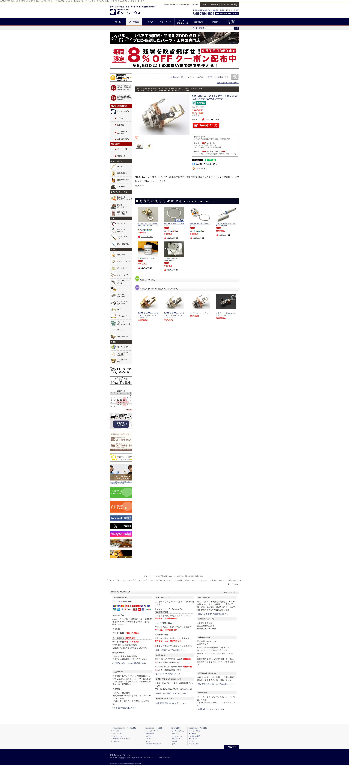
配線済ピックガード (122, 206)
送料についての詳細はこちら (168, 674)
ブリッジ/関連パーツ (121, 296)
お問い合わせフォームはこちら (211, 709)
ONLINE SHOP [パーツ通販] (153, 728)
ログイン (200, 77)
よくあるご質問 (195, 736)
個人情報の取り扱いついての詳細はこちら (216, 684)
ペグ (119, 309)
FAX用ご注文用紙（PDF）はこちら (171, 693)
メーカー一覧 (122, 149)
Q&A (173, 744)
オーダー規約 (194, 744)
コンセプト (199, 21)
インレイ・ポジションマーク (123, 323)
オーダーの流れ (195, 731)
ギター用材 (121, 187)
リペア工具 (121, 223)
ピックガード (122, 268)
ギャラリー (193, 738)
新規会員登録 (150, 733)
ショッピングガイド (152, 731)
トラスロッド (122, 316)
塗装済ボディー (123, 180)
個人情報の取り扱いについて (121, 738)
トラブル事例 (176, 738)
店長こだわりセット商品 (122, 213)
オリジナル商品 (123, 111)
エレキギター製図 (122, 361)
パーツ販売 (134, 21)
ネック (119, 166)
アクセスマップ (231, 21)
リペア (150, 21)
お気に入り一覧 (177, 77)
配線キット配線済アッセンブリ (124, 198)
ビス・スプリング (123, 261)
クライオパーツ (123, 118)
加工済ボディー (123, 173)
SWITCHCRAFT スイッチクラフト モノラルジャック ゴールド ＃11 (148, 315)
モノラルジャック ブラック (200, 313)
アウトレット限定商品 (122, 132)
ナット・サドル (123, 275)
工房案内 (193, 733)
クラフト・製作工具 (121, 231)
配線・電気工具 (123, 244)
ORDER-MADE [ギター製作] (198, 728)
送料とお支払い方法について (228, 83)
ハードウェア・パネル (123, 282)
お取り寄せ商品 (123, 139)
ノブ (119, 289)
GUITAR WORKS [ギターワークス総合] (124, 728)
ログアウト (149, 738)
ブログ (215, 21)
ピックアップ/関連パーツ (122, 303)
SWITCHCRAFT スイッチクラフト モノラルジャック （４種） (184, 88)
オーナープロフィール (183, 21)
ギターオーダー (166, 21)
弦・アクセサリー (123, 347)
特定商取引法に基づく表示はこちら (171, 703)
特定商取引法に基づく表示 (154, 744)
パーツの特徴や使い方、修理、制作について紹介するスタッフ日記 (121, 482)
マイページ (190, 77)
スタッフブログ (117, 733)
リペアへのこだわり (178, 731)
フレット (120, 330)
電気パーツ (121, 255)
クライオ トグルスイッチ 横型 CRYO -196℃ (226, 314)
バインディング (123, 336)
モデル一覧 (121, 156)
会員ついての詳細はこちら (124, 708)
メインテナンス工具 (123, 237)
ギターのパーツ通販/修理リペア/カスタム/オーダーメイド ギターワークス (128, 10)
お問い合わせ (117, 741)
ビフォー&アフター (178, 736)
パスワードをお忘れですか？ (217, 77)
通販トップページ (142, 88)
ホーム (118, 21)
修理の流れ (175, 733)
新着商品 (120, 125)
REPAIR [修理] (175, 728)
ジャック (160, 88)
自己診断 (174, 741)
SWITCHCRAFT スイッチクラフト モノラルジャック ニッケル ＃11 (174, 315)
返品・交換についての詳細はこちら (213, 614)
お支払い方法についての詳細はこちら (129, 663)
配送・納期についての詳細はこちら (171, 650)
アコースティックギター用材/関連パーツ (122, 354)
